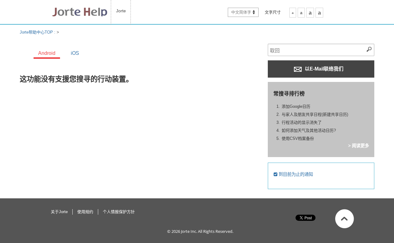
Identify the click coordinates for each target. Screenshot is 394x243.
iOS (75, 53)
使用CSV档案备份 (298, 138)
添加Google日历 (296, 106)
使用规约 (85, 211)
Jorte (121, 10)
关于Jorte (59, 211)
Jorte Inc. (189, 231)
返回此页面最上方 (344, 218)
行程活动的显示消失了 (302, 122)
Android (46, 53)
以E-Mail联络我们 (324, 68)
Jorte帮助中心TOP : (38, 32)
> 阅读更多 (358, 145)
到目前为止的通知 (295, 174)
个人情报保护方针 (119, 211)
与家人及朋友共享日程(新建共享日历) (315, 114)
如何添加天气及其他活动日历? (309, 130)
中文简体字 (241, 12)
